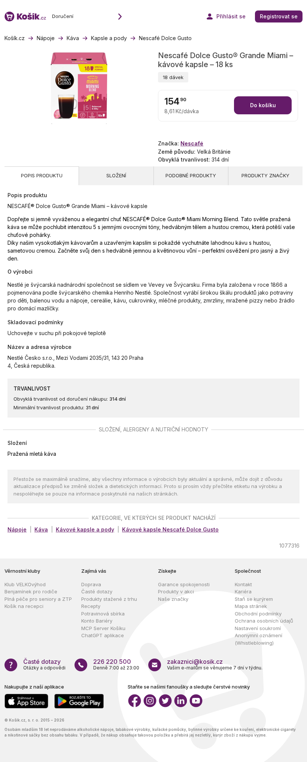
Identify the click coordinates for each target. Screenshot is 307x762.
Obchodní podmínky (258, 614)
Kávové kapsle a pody (85, 529)
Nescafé (191, 143)
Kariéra (243, 591)
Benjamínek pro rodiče (30, 591)
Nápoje (17, 529)
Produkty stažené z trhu (109, 599)
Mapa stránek (251, 606)
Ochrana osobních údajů (264, 621)
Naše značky (173, 599)
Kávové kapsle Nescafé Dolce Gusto (170, 529)
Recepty (90, 606)
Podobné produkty (190, 175)
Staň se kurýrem (254, 599)
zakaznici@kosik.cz (195, 662)
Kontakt (243, 584)
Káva (41, 529)
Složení (116, 175)
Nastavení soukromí (258, 628)
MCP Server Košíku (103, 628)
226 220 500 (112, 662)
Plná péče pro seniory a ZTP (38, 599)
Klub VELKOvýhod (25, 584)
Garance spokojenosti (184, 584)
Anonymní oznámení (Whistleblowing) (258, 639)
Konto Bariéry (96, 621)
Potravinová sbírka (103, 614)
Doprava (91, 584)
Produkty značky (265, 175)
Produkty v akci (176, 591)
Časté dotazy (96, 591)
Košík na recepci (23, 606)
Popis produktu (42, 175)
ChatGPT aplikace (102, 635)
